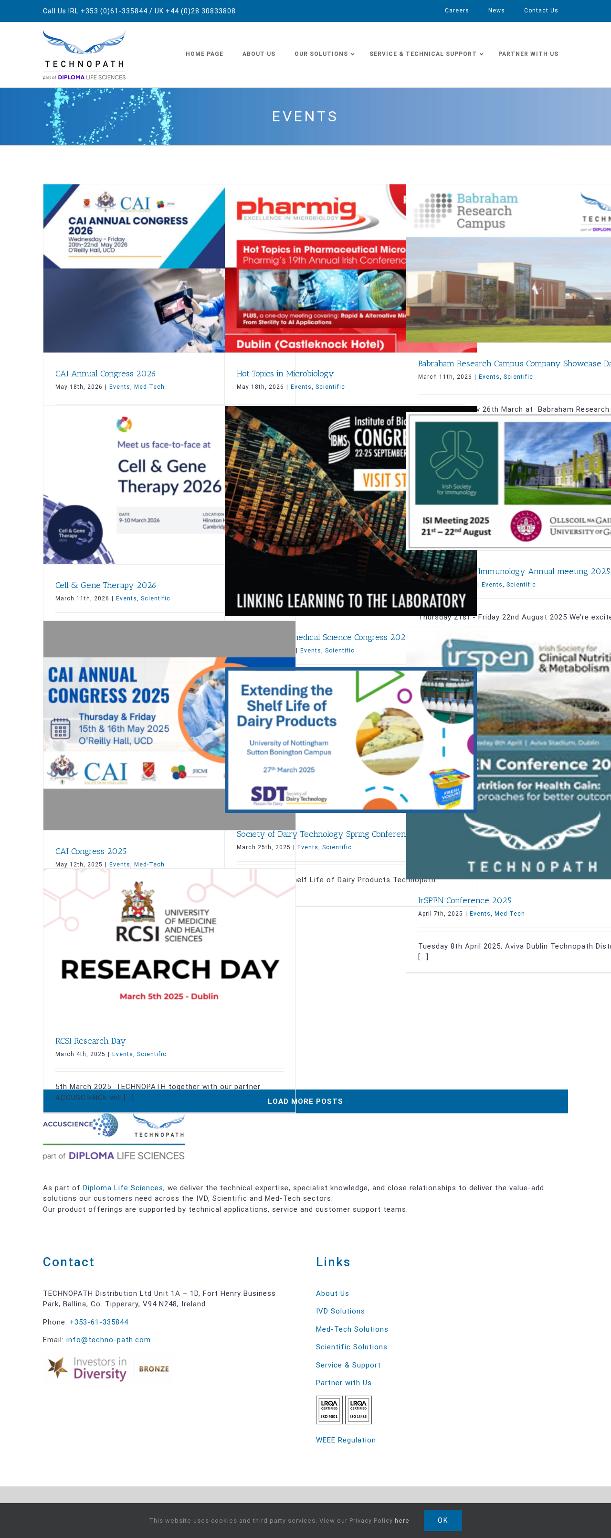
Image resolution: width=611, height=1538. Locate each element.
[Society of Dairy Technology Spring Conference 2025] (351, 740)
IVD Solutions (340, 1311)
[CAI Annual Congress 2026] (169, 268)
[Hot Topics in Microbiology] (351, 268)
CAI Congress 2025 (90, 851)
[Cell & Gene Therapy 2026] (169, 485)
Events (119, 387)
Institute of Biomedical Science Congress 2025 (323, 637)
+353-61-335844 (99, 1322)
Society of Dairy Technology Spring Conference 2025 (337, 834)
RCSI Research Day (90, 1041)
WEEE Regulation (346, 1440)
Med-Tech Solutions (352, 1329)
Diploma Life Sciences (123, 1188)
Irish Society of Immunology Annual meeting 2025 (514, 571)
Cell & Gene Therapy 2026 (106, 585)
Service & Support (348, 1365)
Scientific (330, 387)
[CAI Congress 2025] (169, 726)
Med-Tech (149, 387)
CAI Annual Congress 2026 (105, 373)
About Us (332, 1293)
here (402, 1520)
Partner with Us (344, 1382)
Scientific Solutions (352, 1347)
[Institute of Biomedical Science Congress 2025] (351, 511)
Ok (443, 1520)
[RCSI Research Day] (169, 944)
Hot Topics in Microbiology (285, 373)
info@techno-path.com (108, 1339)
